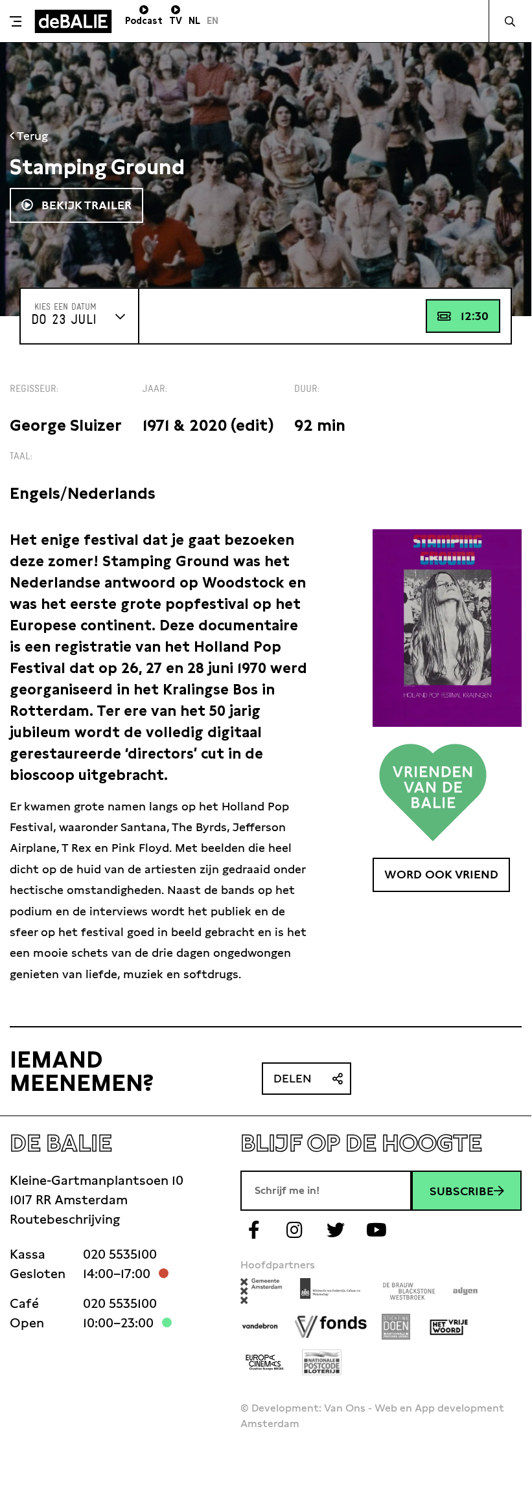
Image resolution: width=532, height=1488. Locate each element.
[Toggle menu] (15, 21)
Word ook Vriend (441, 874)
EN (212, 21)
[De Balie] (73, 21)
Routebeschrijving (65, 1219)
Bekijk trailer (85, 205)
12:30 (475, 316)
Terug (31, 136)
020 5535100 (120, 1254)
